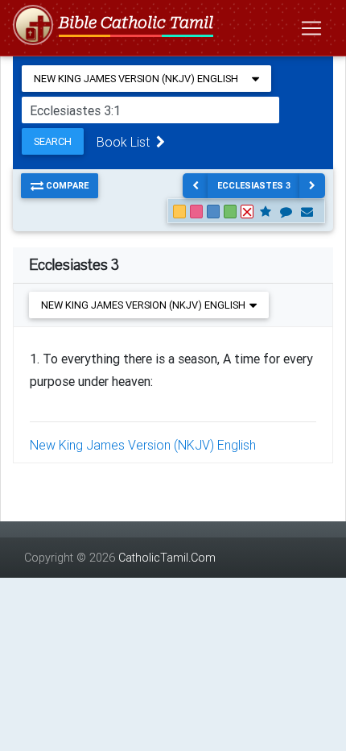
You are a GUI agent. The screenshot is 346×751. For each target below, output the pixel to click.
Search (53, 141)
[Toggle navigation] (311, 28)
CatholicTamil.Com (167, 557)
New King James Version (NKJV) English (143, 445)
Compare (66, 185)
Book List (126, 142)
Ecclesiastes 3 (253, 185)
